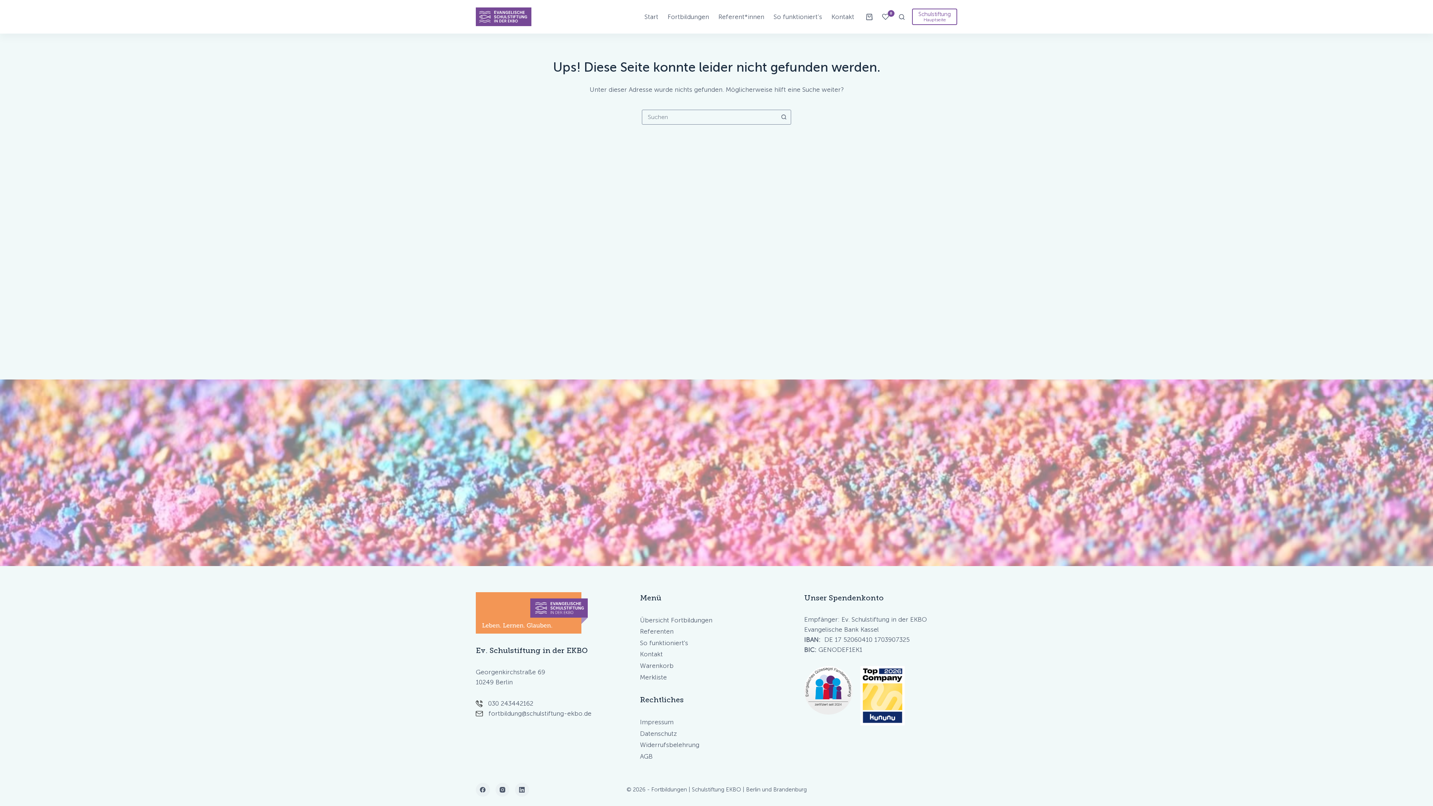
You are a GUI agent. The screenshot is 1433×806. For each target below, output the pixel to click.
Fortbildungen (688, 17)
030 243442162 (510, 703)
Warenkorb (657, 665)
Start (651, 17)
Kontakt (842, 17)
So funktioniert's (664, 643)
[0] (885, 16)
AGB (646, 756)
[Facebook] (483, 790)
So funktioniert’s (798, 17)
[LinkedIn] (522, 790)
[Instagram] (503, 790)
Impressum (657, 722)
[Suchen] (902, 17)
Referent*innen (741, 17)
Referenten (657, 631)
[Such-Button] (784, 117)
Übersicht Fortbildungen (676, 620)
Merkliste (653, 677)
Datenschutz (658, 733)
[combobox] (709, 117)
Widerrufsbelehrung (669, 745)
